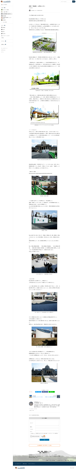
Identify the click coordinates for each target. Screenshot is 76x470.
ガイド (2, 25)
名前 (31, 426)
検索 (74, 1)
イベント (3, 41)
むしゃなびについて (18, 463)
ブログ (2, 7)
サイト (31, 431)
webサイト (31, 410)
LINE (52, 391)
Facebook (45, 391)
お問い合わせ (25, 463)
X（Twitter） (39, 391)
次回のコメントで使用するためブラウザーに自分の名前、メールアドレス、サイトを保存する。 (44, 433)
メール (31, 429)
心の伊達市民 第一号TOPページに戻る (44, 445)
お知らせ (3, 44)
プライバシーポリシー (31, 463)
